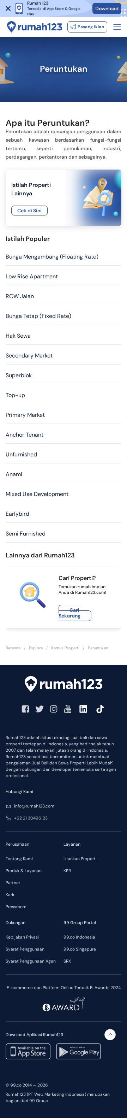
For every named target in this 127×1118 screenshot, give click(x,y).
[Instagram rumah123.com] (53, 709)
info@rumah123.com (34, 806)
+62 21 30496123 (31, 818)
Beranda (13, 648)
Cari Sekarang (69, 613)
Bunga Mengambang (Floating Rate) (52, 256)
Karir (10, 895)
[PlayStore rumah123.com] (78, 1051)
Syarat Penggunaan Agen (31, 961)
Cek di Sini (29, 210)
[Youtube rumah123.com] (68, 709)
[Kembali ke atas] (110, 1034)
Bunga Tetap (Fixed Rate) (38, 316)
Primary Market (25, 415)
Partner (13, 883)
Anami (14, 474)
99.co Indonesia (79, 937)
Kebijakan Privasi (22, 937)
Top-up (15, 395)
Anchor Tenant (24, 434)
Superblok (19, 375)
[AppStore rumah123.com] (28, 1051)
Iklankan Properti (80, 859)
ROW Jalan (20, 296)
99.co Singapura (80, 949)
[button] (8, 8)
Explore (36, 648)
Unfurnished (21, 454)
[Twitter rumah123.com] (39, 709)
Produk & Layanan (24, 871)
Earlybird (17, 513)
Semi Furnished (26, 533)
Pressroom (16, 907)
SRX (67, 961)
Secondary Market (29, 355)
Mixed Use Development (37, 494)
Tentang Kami (19, 859)
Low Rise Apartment (32, 276)
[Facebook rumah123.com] (25, 709)
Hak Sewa (18, 335)
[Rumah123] (34, 26)
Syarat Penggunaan (25, 949)
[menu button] (117, 27)
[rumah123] (63, 684)
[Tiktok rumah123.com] (100, 709)
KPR (67, 871)
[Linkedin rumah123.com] (83, 709)
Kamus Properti (65, 648)
